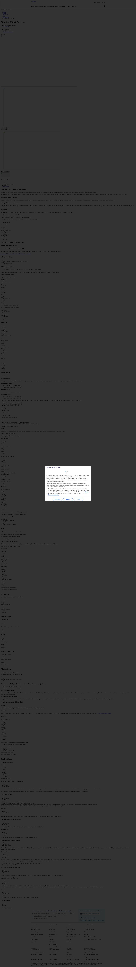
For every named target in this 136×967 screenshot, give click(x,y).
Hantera (68, 499)
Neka (78, 499)
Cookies (87, 491)
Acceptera (57, 499)
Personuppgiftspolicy (53, 494)
